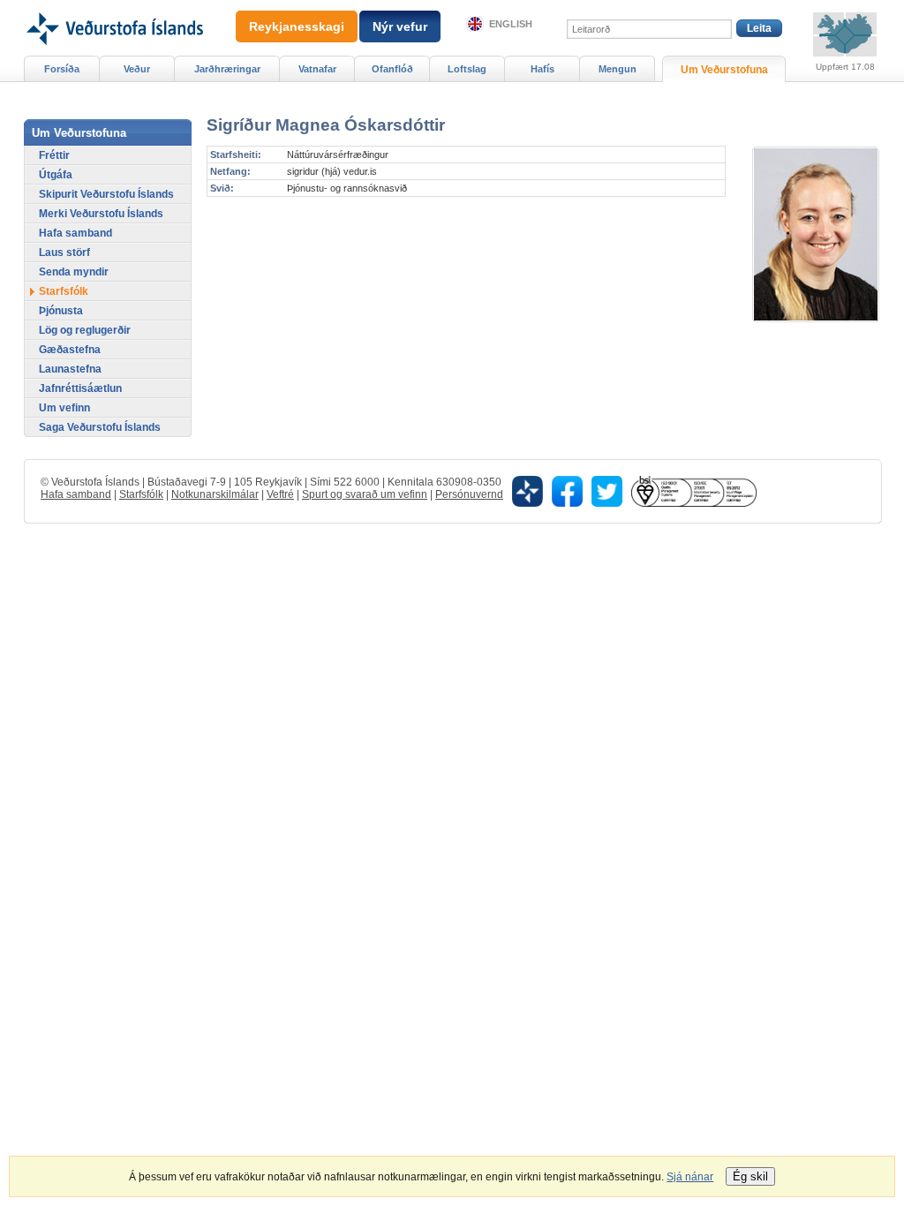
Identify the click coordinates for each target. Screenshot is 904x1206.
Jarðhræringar (227, 69)
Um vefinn (64, 408)
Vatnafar (317, 69)
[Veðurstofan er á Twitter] (606, 490)
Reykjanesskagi (296, 26)
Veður (137, 69)
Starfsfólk (63, 291)
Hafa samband (75, 233)
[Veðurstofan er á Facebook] (567, 490)
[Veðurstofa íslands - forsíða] (113, 6)
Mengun (618, 69)
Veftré (280, 494)
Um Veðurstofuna (724, 70)
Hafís (542, 69)
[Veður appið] (527, 490)
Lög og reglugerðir (85, 330)
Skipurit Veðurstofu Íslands (106, 194)
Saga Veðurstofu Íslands (100, 427)
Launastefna (70, 369)
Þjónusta (61, 311)
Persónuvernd (469, 494)
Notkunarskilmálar (215, 494)
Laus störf (64, 252)
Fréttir (54, 155)
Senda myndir (74, 272)
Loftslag (467, 69)
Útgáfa (55, 175)
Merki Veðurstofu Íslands (101, 213)
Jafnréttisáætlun (80, 388)
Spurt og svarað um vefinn (364, 494)
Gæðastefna (70, 349)
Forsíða (61, 69)
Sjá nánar (690, 1177)
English (510, 24)
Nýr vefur (400, 26)
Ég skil (750, 1176)
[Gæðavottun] (694, 490)
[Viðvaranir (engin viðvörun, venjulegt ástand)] (845, 34)
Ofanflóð (392, 69)
